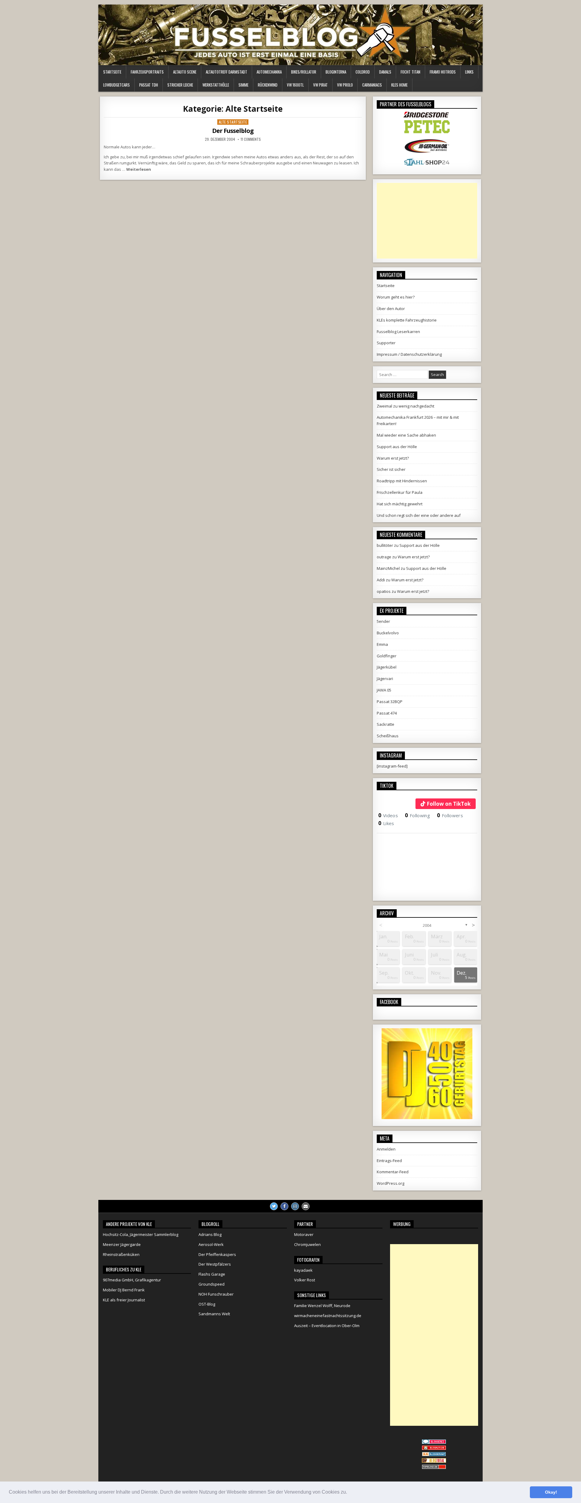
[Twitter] (274, 1206)
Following (417, 815)
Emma (382, 644)
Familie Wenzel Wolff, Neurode (322, 1305)
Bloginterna (336, 72)
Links (469, 72)
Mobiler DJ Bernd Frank (124, 1290)
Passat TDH (148, 85)
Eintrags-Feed (389, 1160)
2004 (427, 925)
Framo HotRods (443, 72)
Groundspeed (212, 1284)
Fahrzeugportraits (147, 72)
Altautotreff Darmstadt (226, 72)
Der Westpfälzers (215, 1264)
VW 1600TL (295, 85)
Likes (386, 823)
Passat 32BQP (389, 701)
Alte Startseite (233, 121)
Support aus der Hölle (397, 446)
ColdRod (363, 72)
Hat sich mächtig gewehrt (399, 504)
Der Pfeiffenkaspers (217, 1254)
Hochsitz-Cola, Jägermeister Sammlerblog (140, 1234)
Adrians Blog (210, 1234)
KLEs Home (399, 85)
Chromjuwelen (307, 1244)
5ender (383, 621)
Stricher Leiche (180, 85)
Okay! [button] (551, 1492)
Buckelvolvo (388, 633)
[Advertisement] (427, 221)
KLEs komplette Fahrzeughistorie (407, 320)
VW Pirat (320, 85)
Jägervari (385, 678)
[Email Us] (306, 1206)
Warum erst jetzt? (393, 458)
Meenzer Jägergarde (122, 1244)
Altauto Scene (184, 72)
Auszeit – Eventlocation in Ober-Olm (326, 1325)
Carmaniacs (372, 85)
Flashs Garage (212, 1274)
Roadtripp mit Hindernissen (402, 481)
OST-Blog (207, 1304)
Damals (385, 72)
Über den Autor (391, 308)
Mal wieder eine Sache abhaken (406, 435)
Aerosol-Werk (211, 1244)
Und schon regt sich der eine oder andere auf (419, 515)
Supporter (386, 342)
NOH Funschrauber (216, 1294)
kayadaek (303, 1270)
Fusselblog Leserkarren (398, 331)
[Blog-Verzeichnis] (434, 1442)
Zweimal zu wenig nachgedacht (405, 406)
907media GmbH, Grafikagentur (132, 1280)
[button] (349, 1493)
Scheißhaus (388, 735)
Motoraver (303, 1234)
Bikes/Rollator (303, 72)
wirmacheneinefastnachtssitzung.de (327, 1315)
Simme (243, 85)
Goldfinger (386, 656)
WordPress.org (390, 1183)
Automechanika (269, 72)
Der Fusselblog (233, 131)
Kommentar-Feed (393, 1171)
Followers (450, 815)
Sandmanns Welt (214, 1313)
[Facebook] (284, 1206)
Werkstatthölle (215, 85)
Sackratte (385, 724)
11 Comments (251, 139)
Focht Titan (410, 72)
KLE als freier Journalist (124, 1300)
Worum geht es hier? (396, 297)
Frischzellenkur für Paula (399, 492)
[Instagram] (295, 1206)
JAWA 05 (384, 690)
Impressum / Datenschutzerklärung (409, 354)
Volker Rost (304, 1280)
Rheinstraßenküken (121, 1254)
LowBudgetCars (116, 85)
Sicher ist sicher (391, 469)
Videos (388, 815)
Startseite (112, 72)
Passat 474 (387, 713)
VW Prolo (345, 85)
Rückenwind (267, 85)
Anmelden (386, 1149)
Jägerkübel (386, 667)
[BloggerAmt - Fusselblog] (434, 1448)
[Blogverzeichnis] (434, 1455)
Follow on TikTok (449, 803)
